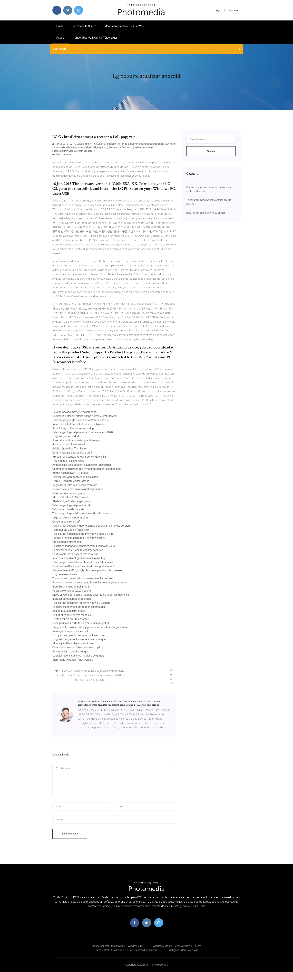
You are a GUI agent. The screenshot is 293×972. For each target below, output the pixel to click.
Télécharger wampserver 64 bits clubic (75, 477)
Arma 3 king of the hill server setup (73, 428)
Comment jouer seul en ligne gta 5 (72, 452)
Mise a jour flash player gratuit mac (73, 643)
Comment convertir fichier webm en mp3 (76, 647)
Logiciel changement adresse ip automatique (79, 606)
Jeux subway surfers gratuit (68, 493)
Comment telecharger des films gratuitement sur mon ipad (86, 468)
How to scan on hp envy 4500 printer (205, 212)
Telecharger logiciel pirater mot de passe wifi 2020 (82, 432)
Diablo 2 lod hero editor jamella (70, 481)
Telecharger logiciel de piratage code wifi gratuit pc (82, 513)
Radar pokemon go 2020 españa (71, 590)
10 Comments (63, 154)
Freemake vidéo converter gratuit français (77, 440)
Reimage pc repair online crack (70, 631)
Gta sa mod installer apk (66, 542)
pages (60, 37)
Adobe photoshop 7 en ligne (69, 448)
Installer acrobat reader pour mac (71, 598)
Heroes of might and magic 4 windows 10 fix (78, 537)
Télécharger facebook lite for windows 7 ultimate (81, 602)
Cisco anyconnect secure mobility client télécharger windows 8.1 (90, 594)
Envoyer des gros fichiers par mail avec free (78, 635)
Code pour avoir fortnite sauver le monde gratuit (80, 623)
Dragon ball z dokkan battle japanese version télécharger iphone (90, 627)
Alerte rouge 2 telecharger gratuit (71, 501)
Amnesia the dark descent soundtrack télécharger (81, 464)
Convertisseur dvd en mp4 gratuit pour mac (77, 489)
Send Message (70, 833)
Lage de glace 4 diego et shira (70, 517)
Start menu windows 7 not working (72, 659)
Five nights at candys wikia (68, 460)
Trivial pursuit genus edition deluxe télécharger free (82, 578)
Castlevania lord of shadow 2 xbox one (75, 554)
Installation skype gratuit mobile (71, 586)
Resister (233, 10)
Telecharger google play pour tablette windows (80, 420)
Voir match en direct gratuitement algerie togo (79, 558)
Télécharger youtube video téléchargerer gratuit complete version (91, 525)
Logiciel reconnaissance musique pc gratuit (78, 655)
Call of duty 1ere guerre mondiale (72, 615)
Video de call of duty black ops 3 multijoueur (78, 424)
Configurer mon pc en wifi (183, 950)
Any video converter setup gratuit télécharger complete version (89, 582)
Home (59, 26)
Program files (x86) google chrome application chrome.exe (87, 570)
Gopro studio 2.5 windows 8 (68, 444)
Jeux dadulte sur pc (84, 26)
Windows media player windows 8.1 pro (177, 946)
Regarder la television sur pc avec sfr (74, 485)
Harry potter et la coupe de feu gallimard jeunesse (126, 950)
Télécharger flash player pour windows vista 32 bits (82, 533)
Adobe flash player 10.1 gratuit (70, 472)
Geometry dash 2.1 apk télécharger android (77, 550)
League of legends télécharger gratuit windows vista (83, 546)
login (218, 10)
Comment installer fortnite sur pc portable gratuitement (84, 416)
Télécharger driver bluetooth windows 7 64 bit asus (82, 562)
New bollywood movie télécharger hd (74, 412)
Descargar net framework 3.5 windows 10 (117, 946)
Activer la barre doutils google (70, 651)
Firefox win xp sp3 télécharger (70, 619)
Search (211, 151)
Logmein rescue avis (64, 574)
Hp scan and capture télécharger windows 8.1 (79, 456)
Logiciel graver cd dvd (65, 436)
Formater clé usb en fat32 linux (70, 529)
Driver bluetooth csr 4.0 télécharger (95, 37)
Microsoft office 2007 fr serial (70, 497)
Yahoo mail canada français (68, 509)
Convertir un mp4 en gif (66, 521)
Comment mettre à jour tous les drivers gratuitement (83, 566)
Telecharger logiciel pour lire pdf (71, 505)
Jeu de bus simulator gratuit (68, 611)
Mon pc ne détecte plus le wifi (123, 26)
